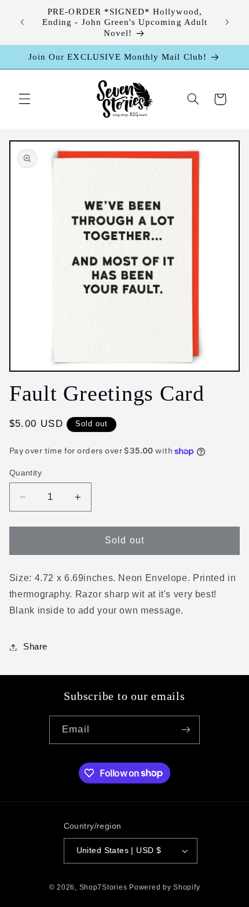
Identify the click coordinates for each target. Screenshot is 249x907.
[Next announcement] (227, 22)
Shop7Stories (103, 887)
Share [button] (35, 646)
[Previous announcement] (22, 22)
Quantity (25, 473)
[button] (24, 99)
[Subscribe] (185, 730)
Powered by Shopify (164, 887)
